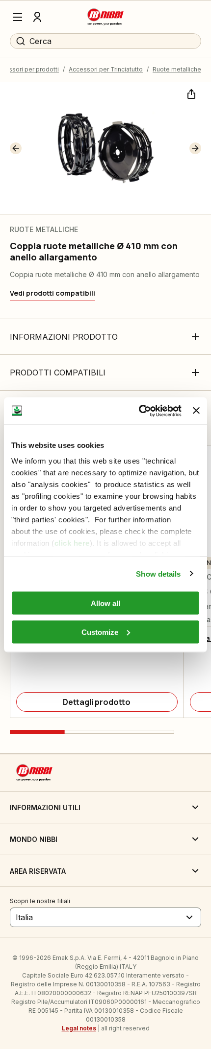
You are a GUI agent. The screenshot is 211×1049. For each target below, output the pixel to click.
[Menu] (18, 17)
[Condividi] (190, 93)
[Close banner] (196, 410)
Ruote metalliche (177, 69)
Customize (99, 632)
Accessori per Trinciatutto (106, 69)
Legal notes (79, 1028)
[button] (16, 148)
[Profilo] (37, 17)
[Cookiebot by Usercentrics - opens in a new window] (139, 410)
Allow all (105, 603)
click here (72, 542)
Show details (158, 573)
